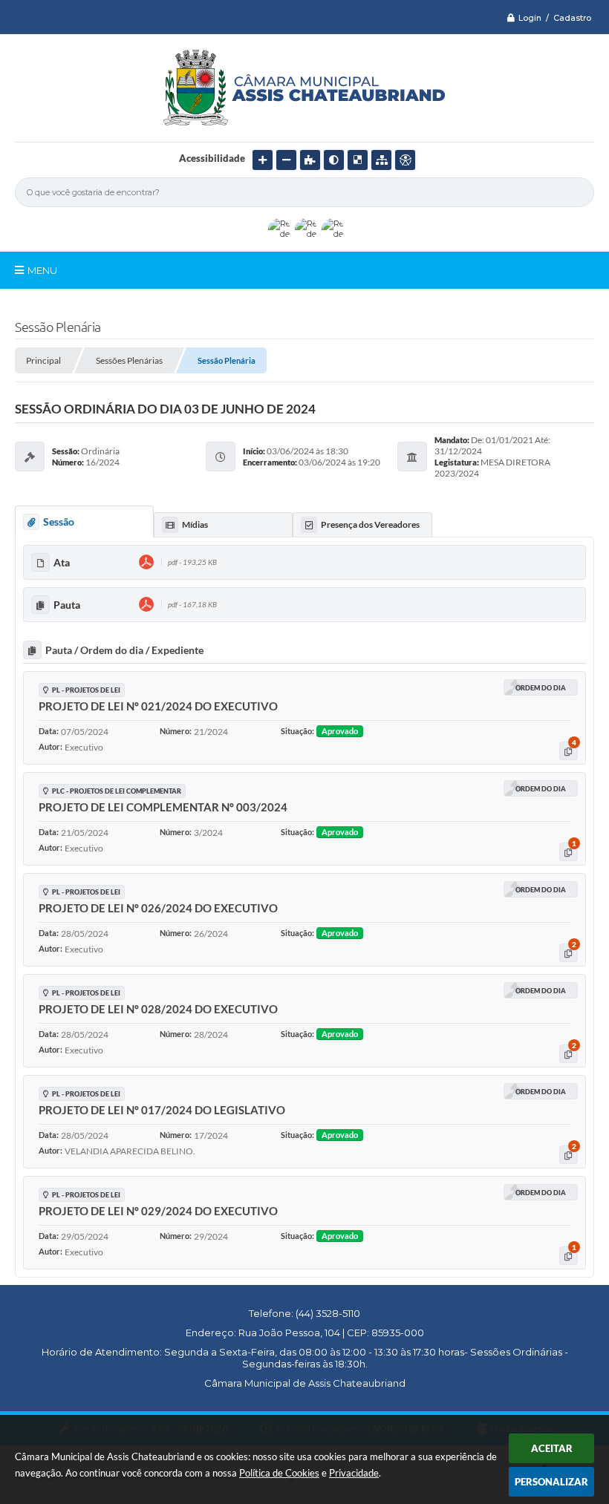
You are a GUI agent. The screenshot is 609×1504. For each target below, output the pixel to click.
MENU (42, 270)
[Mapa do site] (381, 160)
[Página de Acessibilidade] (405, 160)
